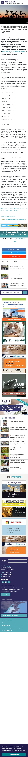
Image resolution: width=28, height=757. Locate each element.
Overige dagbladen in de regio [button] (10, 615)
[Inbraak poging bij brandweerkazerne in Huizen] (4, 469)
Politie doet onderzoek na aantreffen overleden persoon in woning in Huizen (19, 443)
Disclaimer (4, 622)
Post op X (15, 253)
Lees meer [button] (22, 750)
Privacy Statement (6, 625)
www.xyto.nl (6, 576)
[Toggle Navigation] (25, 2)
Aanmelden (5, 595)
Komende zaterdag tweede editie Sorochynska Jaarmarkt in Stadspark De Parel (18, 456)
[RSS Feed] (8, 582)
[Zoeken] (25, 292)
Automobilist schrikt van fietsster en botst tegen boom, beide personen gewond (18, 276)
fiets (8, 216)
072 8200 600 (7, 572)
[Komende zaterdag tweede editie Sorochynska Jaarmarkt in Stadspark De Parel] (4, 456)
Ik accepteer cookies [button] (14, 754)
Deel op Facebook (15, 249)
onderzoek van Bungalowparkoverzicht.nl (13, 51)
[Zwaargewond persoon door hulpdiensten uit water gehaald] (4, 429)
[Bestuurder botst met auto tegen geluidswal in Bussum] (4, 463)
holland (4, 216)
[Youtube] (5, 582)
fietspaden (12, 216)
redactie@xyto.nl (7, 574)
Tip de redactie (15, 256)
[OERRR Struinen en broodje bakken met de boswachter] (4, 423)
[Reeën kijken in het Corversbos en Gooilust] (4, 450)
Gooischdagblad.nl (10, 2)
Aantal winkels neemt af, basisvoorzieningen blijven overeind (17, 268)
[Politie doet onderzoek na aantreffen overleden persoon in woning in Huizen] (4, 443)
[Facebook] (2, 582)
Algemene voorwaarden (7, 620)
